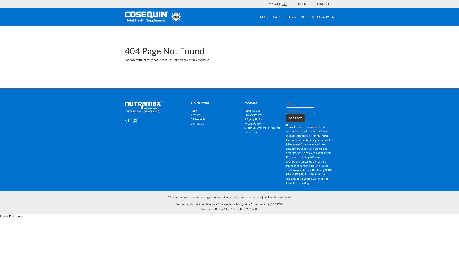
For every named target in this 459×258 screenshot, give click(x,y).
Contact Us (197, 123)
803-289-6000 (249, 209)
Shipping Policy (253, 119)
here (180, 59)
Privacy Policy (253, 114)
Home (194, 110)
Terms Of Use (252, 110)
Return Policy (252, 123)
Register (323, 3)
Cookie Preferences (12, 216)
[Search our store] (333, 16)
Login (302, 3)
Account (195, 114)
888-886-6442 (221, 209)
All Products (198, 119)
